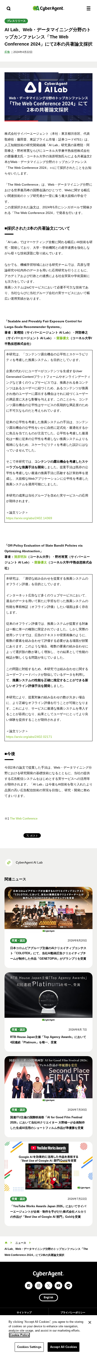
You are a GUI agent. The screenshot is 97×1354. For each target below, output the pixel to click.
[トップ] (6, 1242)
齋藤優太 (62, 338)
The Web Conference (23, 818)
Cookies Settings (29, 1347)
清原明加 (20, 556)
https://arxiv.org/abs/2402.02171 (29, 737)
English (48, 1297)
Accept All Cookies (63, 1347)
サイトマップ (24, 1312)
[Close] (90, 1322)
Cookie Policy (19, 1335)
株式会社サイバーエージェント (48, 8)
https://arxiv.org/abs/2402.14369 (29, 518)
